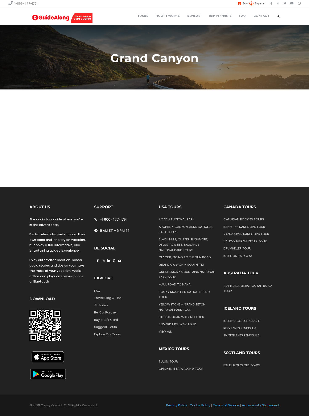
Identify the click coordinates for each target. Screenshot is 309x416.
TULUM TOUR (168, 361)
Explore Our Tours (107, 334)
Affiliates (101, 305)
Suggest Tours (105, 327)
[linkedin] (278, 3)
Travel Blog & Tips (107, 298)
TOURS (142, 16)
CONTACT (261, 16)
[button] (99, 118)
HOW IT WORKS (168, 16)
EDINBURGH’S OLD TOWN (241, 365)
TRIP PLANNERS (220, 16)
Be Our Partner (105, 312)
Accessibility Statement (261, 405)
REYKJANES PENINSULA (239, 328)
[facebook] (271, 3)
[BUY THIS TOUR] (60, 140)
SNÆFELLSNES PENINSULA (241, 335)
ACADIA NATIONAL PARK (176, 219)
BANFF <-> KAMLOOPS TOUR (244, 226)
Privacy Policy (176, 405)
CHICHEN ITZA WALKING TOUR (181, 368)
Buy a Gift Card (106, 319)
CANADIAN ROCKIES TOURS (243, 219)
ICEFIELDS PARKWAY (238, 255)
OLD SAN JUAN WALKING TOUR (181, 317)
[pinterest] (285, 3)
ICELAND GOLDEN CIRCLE (241, 321)
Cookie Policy (200, 405)
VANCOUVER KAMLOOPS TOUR (246, 234)
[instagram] (299, 3)
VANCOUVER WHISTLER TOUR (245, 241)
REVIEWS (194, 16)
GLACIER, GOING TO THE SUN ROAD (185, 257)
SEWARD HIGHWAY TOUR (177, 324)
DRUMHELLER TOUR (237, 248)
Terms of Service (226, 405)
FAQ (242, 16)
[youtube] (292, 3)
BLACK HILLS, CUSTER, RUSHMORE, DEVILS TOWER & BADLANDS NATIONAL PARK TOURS (183, 244)
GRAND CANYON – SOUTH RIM (181, 264)
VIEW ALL (165, 331)
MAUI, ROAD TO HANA (175, 284)
